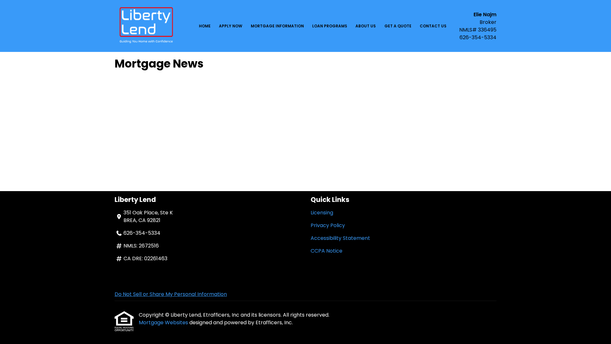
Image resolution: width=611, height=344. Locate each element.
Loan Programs (329, 26)
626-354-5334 (478, 37)
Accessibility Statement (340, 238)
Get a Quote (397, 26)
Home (205, 26)
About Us (365, 26)
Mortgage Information (277, 26)
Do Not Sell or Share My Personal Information (171, 294)
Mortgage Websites (164, 322)
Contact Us (433, 26)
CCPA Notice (326, 250)
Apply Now (230, 26)
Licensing (322, 212)
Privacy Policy (328, 225)
